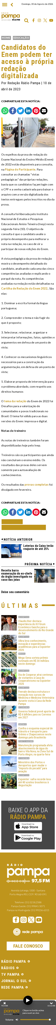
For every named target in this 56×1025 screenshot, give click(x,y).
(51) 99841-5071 (36, 906)
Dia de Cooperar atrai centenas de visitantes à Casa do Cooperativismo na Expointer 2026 (35, 679)
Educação (21, 37)
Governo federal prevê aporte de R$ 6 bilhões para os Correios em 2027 (36, 714)
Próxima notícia (38, 564)
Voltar (13, 521)
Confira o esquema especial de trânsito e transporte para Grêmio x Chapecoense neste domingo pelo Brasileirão (35, 733)
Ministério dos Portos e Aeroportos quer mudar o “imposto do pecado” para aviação (32, 767)
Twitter (45, 20)
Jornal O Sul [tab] (14, 981)
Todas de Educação (23, 527)
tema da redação (15, 401)
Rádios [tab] (8, 968)
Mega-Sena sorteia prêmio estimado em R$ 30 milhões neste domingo (33, 660)
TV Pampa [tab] (10, 975)
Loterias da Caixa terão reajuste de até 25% (38, 547)
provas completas (37, 484)
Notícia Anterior (18, 539)
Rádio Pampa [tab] (13, 962)
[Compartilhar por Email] (43, 110)
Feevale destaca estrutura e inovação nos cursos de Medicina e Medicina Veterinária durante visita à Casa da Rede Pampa (36, 697)
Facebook (33, 20)
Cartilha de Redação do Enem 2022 (24, 288)
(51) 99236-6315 (40, 910)
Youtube (51, 20)
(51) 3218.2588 (33, 902)
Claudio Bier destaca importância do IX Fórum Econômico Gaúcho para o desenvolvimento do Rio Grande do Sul (36, 627)
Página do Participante (20, 169)
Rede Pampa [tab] (12, 988)
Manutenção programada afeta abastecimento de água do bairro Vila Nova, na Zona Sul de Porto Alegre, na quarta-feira (35, 750)
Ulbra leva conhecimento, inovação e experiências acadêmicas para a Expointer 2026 (34, 645)
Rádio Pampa (10, 16)
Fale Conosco (28, 946)
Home (6, 37)
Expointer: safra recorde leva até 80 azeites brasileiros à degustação (34, 782)
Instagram (39, 20)
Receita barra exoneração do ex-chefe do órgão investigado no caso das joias (16, 575)
